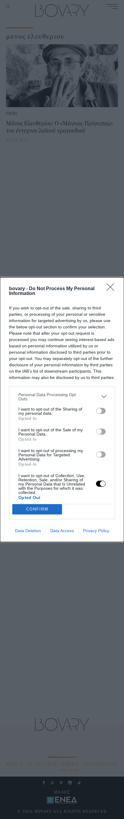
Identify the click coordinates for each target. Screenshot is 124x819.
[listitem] (62, 396)
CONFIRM (37, 509)
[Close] (112, 289)
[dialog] (62, 409)
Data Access (62, 530)
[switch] (101, 411)
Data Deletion (28, 530)
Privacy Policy (96, 530)
